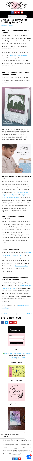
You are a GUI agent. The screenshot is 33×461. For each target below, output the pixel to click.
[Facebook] (12, 12)
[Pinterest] (18, 12)
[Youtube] (15, 12)
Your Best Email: (12, 338)
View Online (12, 358)
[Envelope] (22, 12)
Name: (10, 335)
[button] (3, 14)
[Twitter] (16, 459)
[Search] (26, 16)
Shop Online (21, 358)
